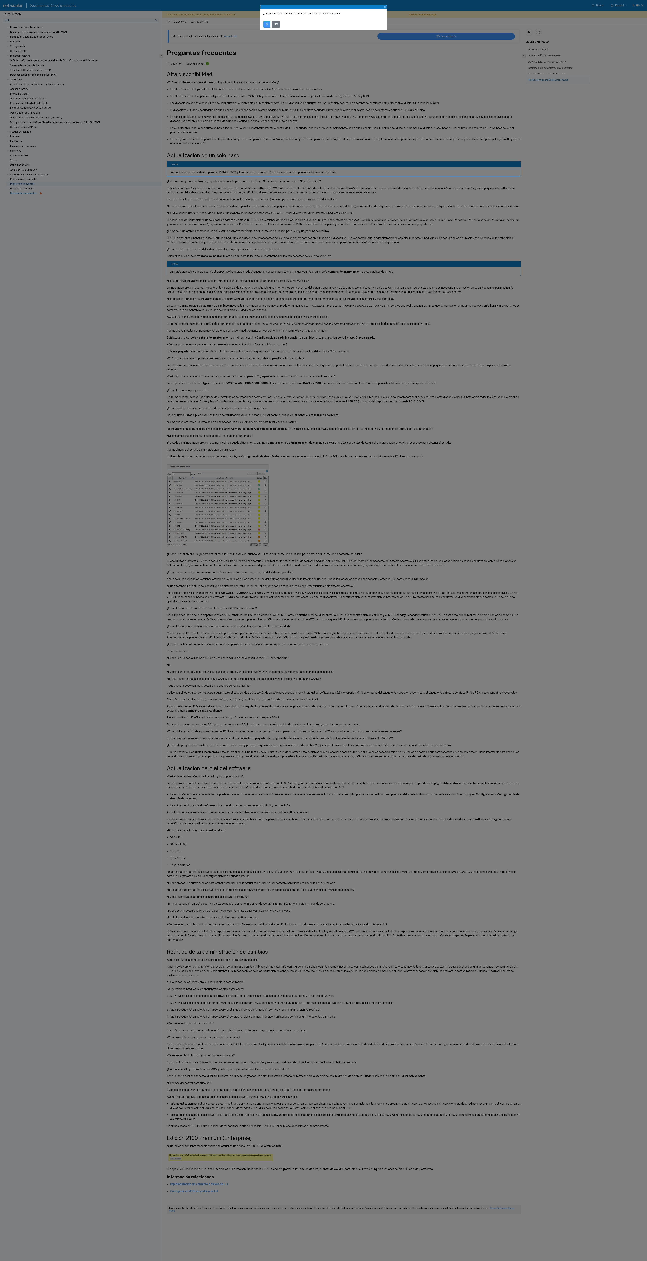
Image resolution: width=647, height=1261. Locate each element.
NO (276, 24)
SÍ (266, 24)
